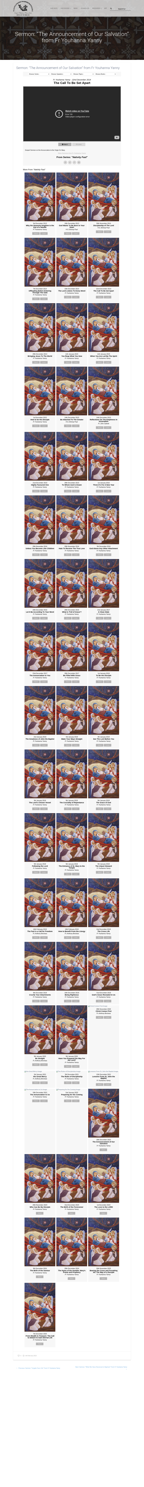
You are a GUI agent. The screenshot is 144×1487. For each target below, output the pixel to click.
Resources (96, 8)
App (105, 8)
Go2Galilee (85, 8)
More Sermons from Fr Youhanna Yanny (72, 153)
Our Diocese (65, 8)
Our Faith (54, 8)
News (76, 8)
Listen (80, 144)
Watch (66, 144)
